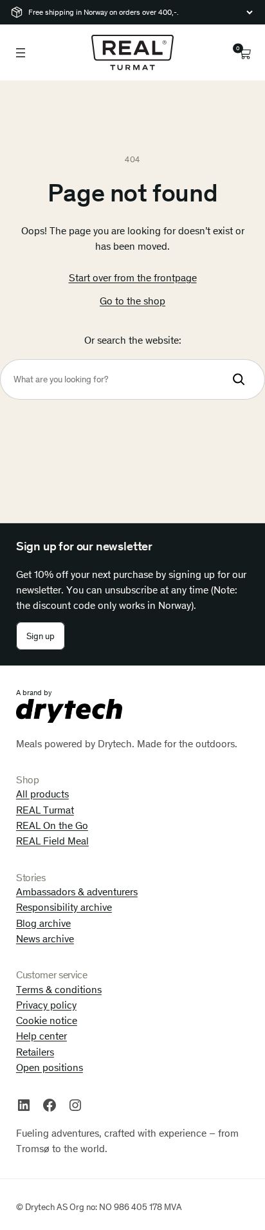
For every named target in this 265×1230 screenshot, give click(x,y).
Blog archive (43, 923)
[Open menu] (20, 53)
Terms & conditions (59, 989)
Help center (41, 1036)
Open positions (49, 1067)
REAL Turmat (45, 810)
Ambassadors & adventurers (77, 892)
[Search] (238, 379)
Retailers (35, 1052)
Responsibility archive (64, 907)
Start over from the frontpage (133, 278)
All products (42, 794)
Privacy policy (46, 1005)
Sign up (40, 636)
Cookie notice (46, 1020)
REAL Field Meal (52, 841)
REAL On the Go (52, 825)
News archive (45, 939)
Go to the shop (132, 301)
